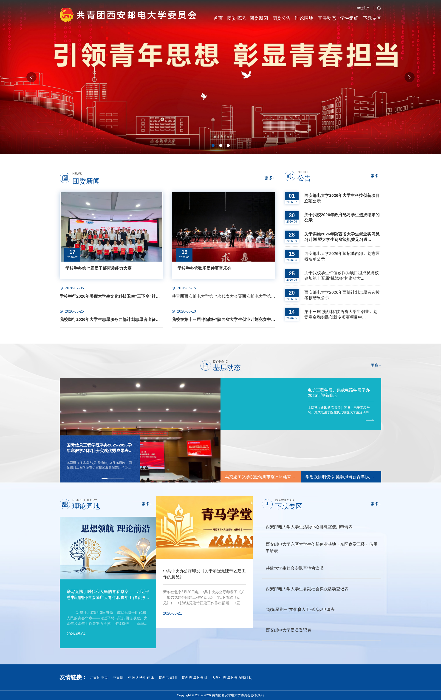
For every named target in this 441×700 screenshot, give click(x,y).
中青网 (118, 678)
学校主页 (363, 8)
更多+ (269, 178)
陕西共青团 (167, 678)
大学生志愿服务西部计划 (232, 678)
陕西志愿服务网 (194, 678)
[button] (213, 145)
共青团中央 (99, 678)
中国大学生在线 (141, 678)
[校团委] (129, 15)
